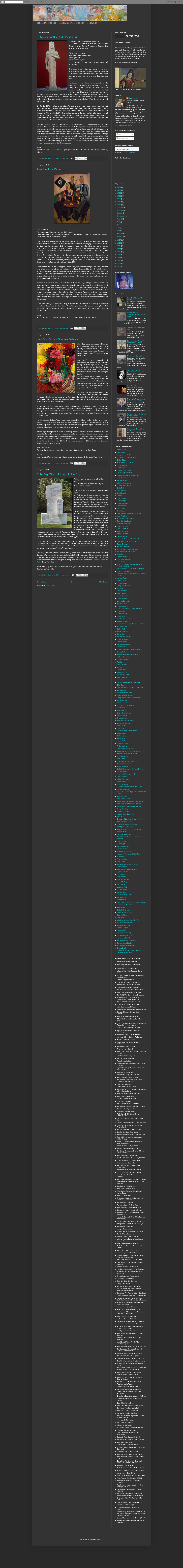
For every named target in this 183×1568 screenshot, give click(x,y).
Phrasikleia (121, 611)
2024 (119, 187)
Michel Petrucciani (123, 779)
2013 (119, 252)
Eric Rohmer (121, 728)
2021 (119, 196)
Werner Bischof (122, 733)
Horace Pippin (122, 465)
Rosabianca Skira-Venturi (125, 518)
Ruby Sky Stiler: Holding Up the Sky (58, 474)
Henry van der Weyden (125, 923)
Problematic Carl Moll (134, 356)
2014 (119, 249)
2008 (119, 266)
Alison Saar (121, 738)
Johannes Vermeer (123, 644)
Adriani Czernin (122, 743)
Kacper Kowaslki (122, 756)
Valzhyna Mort (122, 887)
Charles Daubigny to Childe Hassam (129, 649)
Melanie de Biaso (123, 675)
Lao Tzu (119, 496)
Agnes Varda (121, 841)
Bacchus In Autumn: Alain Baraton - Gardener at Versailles (129, 951)
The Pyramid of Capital (124, 822)
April (118, 230)
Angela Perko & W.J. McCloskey (128, 761)
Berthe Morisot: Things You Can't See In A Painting (136, 342)
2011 (119, 258)
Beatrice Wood (122, 498)
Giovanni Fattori (122, 784)
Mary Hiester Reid (123, 680)
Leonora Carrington (123, 601)
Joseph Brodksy (122, 809)
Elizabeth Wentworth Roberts (127, 731)
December (120, 207)
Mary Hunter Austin (123, 799)
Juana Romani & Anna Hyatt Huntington (130, 569)
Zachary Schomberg (124, 933)
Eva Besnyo (121, 562)
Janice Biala (121, 634)
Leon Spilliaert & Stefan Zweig (127, 541)
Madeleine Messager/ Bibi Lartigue (129, 854)
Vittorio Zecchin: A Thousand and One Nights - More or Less (136, 314)
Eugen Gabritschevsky (124, 713)
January (120, 236)
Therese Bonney (122, 796)
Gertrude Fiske (122, 771)
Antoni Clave (121, 581)
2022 (119, 193)
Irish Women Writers (124, 637)
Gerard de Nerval (123, 789)
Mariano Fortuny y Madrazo (126, 940)
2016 (119, 243)
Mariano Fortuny (122, 578)
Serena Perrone (122, 606)
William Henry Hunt (123, 925)
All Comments (123, 138)
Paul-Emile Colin (122, 526)
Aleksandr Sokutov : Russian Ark (128, 475)
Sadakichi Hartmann (124, 910)
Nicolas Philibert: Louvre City (127, 774)
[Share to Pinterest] (86, 158)
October (120, 213)
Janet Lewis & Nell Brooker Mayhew (129, 806)
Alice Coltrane (122, 665)
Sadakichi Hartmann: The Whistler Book (130, 769)
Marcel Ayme (121, 877)
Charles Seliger (122, 928)
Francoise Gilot (122, 710)
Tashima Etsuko (122, 736)
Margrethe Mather (123, 846)
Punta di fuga (121, 501)
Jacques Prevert (122, 672)
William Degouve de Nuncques (127, 864)
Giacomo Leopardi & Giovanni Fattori (129, 787)
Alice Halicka (121, 491)
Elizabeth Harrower (123, 546)
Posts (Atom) (50, 585)
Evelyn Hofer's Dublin (124, 943)
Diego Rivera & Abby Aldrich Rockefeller (130, 624)
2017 (119, 240)
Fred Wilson (121, 452)
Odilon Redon (121, 629)
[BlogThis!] (78, 158)
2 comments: (65, 158)
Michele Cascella (123, 657)
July (118, 222)
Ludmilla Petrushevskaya (125, 749)
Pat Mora (120, 588)
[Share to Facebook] (83, 158)
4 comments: (64, 463)
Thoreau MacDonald (124, 764)
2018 (119, 205)
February (120, 233)
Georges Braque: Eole (124, 935)
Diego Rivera (121, 468)
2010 (119, 260)
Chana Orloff (121, 948)
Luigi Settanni (121, 478)
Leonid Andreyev (122, 882)
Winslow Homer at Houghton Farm (128, 920)
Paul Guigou (121, 907)
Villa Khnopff (121, 897)
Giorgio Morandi (122, 503)
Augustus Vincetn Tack (124, 851)
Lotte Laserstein (122, 529)
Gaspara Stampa (122, 915)
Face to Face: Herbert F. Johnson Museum (131, 902)
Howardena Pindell (123, 559)
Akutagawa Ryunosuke (125, 827)
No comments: (65, 575)
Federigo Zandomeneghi (125, 720)
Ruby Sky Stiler (122, 614)
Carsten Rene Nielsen (124, 619)
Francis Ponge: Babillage (125, 462)
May (118, 228)
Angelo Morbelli (122, 766)
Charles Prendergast (124, 485)
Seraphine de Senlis (124, 455)
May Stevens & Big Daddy (126, 552)
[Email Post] (72, 158)
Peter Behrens (122, 867)
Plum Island (121, 918)
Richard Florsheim (123, 811)
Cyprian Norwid (122, 872)
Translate (132, 152)
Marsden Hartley (122, 480)
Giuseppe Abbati (122, 718)
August (119, 219)
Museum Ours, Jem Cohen (126, 814)
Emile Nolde (121, 488)
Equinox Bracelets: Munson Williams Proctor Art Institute (129, 565)
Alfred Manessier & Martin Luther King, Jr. (131, 687)
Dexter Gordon (122, 849)
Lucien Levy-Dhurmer (124, 473)
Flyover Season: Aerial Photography (129, 682)
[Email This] (76, 158)
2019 (119, 202)
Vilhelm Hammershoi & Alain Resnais (129, 829)
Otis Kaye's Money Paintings (126, 457)
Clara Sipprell (121, 844)
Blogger (100, 1539)
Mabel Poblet (121, 741)
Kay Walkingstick (122, 596)
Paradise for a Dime (49, 169)
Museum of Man (122, 621)
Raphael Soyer (122, 583)
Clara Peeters (121, 511)
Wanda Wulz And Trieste (135, 371)
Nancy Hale (121, 508)
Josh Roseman (122, 677)
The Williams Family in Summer (127, 654)
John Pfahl (120, 816)
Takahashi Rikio (122, 632)
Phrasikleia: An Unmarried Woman (57, 36)
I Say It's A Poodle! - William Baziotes (129, 609)
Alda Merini (121, 884)
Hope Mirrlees (122, 506)
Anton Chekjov (122, 859)
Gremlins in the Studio (124, 895)
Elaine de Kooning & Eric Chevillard (129, 539)
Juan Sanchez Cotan (124, 521)
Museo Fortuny (122, 892)
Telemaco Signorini (123, 723)
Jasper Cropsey (122, 544)
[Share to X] (81, 158)
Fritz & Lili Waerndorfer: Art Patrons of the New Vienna (136, 400)
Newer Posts (41, 582)
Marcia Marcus (122, 626)
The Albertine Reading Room (127, 754)
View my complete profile (123, 125)
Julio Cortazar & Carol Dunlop (127, 869)
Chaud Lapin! (121, 670)
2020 (119, 199)
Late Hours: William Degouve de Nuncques (135, 387)
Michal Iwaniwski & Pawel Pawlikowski (130, 801)
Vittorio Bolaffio (122, 557)
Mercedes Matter (122, 603)
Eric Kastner (121, 874)
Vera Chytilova (122, 777)
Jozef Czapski (121, 493)
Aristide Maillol (122, 832)
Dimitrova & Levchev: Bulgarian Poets (130, 819)
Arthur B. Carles (122, 534)
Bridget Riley (121, 460)
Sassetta (120, 554)
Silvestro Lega (122, 715)
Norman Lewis (122, 703)
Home (73, 582)
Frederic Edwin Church (125, 695)
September (121, 216)
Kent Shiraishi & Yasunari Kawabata (129, 804)
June (119, 225)
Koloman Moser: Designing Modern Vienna (136, 415)
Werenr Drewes (122, 531)
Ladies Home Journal (124, 912)
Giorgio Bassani (122, 598)
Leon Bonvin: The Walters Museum (129, 513)
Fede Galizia (121, 593)
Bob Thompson (122, 647)
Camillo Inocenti (122, 659)
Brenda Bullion (122, 652)
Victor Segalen (122, 690)
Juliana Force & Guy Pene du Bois (128, 751)
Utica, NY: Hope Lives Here (126, 705)
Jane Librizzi (133, 98)
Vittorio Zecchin (122, 642)
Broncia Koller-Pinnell (124, 470)
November (120, 210)
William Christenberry (124, 693)
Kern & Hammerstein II (124, 571)
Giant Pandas (121, 708)
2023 (119, 190)
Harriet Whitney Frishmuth (126, 945)
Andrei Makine (122, 746)
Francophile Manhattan (125, 905)
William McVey (122, 700)
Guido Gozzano (122, 639)
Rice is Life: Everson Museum (127, 824)
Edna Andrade (122, 591)
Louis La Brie (121, 930)
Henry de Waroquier (124, 834)
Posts (120, 134)
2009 (119, 263)
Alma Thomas (121, 726)
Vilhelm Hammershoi (124, 483)
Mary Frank (121, 759)
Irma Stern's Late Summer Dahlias (57, 339)
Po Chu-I (120, 662)
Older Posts (103, 582)
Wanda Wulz (121, 900)
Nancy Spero (121, 450)
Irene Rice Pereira (123, 516)
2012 (119, 255)
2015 (119, 246)
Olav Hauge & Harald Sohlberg (127, 549)
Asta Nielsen (121, 782)
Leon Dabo (121, 861)
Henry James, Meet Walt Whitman (128, 698)
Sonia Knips (121, 856)
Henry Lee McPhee (123, 586)
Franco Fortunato (123, 879)
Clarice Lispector (122, 616)
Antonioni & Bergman (124, 524)
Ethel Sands (121, 685)
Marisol (119, 667)
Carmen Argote (122, 536)
